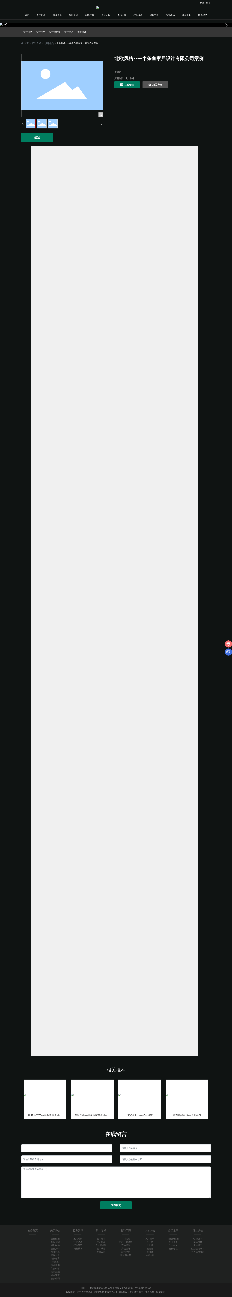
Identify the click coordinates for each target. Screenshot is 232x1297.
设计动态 (68, 31)
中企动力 (134, 1292)
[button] (226, 25)
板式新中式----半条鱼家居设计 (45, 1115)
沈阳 (141, 1292)
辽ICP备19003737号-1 (105, 1292)
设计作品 (40, 31)
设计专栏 (36, 43)
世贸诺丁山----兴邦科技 (140, 1115)
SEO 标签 (149, 1292)
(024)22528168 (143, 1288)
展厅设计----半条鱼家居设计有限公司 (92, 1116)
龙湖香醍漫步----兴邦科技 (187, 1115)
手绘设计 (81, 31)
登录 (202, 2)
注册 (208, 2)
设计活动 (27, 31)
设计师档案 (54, 31)
